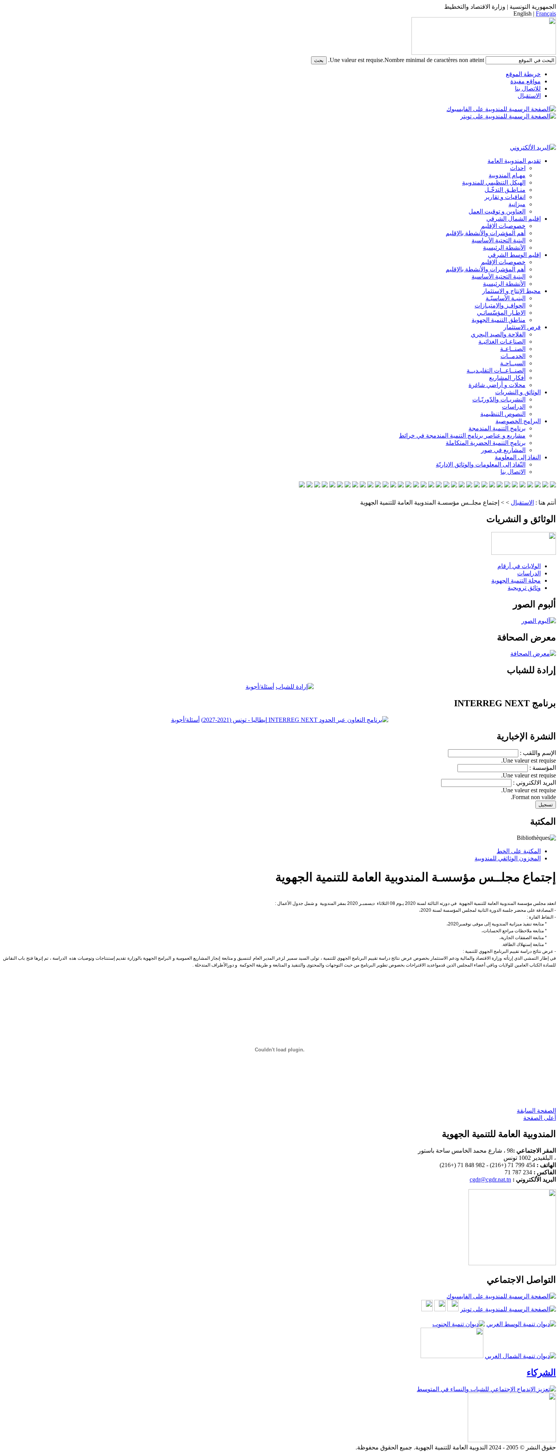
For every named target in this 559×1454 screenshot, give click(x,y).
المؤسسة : (542, 767)
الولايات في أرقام (519, 566)
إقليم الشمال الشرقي (513, 218)
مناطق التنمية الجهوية (499, 320)
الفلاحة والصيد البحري (498, 334)
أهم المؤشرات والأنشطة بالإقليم (486, 233)
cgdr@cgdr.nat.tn (490, 1179)
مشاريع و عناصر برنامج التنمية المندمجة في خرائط (462, 435)
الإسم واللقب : (538, 753)
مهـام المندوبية (507, 175)
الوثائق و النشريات (518, 392)
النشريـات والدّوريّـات (499, 399)
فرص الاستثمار (522, 327)
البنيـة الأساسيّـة (506, 298)
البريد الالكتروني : (534, 782)
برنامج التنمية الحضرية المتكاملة (486, 443)
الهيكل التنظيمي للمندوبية (494, 182)
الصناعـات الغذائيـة (502, 341)
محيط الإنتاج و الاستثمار (511, 291)
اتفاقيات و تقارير (505, 197)
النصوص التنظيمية (503, 414)
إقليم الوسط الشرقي (514, 255)
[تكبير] (553, 896)
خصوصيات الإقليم (503, 226)
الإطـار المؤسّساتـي (501, 312)
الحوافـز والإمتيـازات (500, 305)
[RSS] (539, 896)
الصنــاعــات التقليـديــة (496, 370)
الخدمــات (513, 356)
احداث (518, 168)
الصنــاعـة (513, 349)
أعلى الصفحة (539, 1118)
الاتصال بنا (513, 471)
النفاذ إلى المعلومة (518, 457)
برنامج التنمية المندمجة (497, 428)
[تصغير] (546, 896)
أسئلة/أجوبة (260, 686)
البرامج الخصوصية (518, 421)
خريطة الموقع (523, 74)
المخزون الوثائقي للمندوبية (508, 858)
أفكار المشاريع (507, 377)
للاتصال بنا (528, 88)
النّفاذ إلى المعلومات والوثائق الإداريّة (481, 464)
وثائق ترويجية (524, 587)
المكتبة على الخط (519, 851)
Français (546, 13)
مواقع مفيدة (525, 81)
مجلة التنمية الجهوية (516, 580)
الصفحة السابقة (536, 1110)
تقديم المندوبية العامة (514, 161)
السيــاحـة (513, 363)
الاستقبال (529, 95)
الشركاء (541, 1373)
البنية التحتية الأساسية (499, 240)
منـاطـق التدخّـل (505, 189)
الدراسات (514, 406)
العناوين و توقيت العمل (497, 211)
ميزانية (517, 204)
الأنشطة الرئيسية (504, 247)
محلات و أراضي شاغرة (497, 385)
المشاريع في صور (503, 450)
